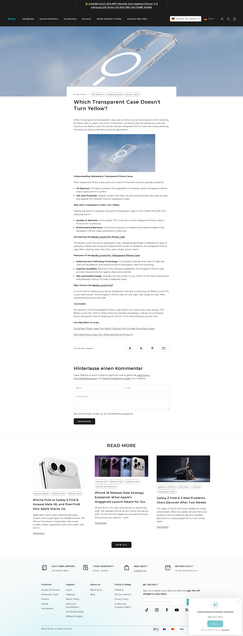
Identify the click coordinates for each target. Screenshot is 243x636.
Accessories (70, 19)
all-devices (98, 94)
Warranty (119, 590)
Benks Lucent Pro (102, 285)
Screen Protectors (49, 19)
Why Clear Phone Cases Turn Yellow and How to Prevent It (103, 334)
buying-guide (115, 94)
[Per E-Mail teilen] (163, 348)
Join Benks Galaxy (75, 611)
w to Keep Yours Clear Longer (140, 328)
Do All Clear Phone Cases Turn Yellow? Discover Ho (99, 328)
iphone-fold (58, 493)
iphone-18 (101, 481)
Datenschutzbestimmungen (116, 378)
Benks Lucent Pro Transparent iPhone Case (116, 255)
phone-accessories (106, 486)
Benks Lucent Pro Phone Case (108, 237)
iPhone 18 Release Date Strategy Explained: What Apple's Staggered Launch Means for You (120, 497)
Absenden (84, 421)
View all (122, 545)
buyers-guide (41, 493)
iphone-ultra (75, 493)
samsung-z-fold (166, 492)
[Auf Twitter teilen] (141, 348)
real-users (183, 487)
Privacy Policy (122, 599)
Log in (69, 590)
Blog (92, 594)
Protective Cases (49, 594)
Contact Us (140, 571)
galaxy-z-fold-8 (166, 487)
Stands (44, 604)
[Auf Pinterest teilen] (152, 348)
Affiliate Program (74, 616)
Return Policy (72, 599)
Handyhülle (28, 19)
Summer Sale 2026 (137, 19)
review (196, 487)
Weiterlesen (39, 533)
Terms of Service (123, 594)
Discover (86, 19)
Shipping (70, 594)
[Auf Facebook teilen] (129, 348)
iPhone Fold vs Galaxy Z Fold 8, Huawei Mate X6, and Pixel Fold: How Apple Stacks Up (57, 504)
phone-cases (132, 94)
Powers (45, 599)
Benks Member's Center (109, 19)
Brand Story (96, 590)
